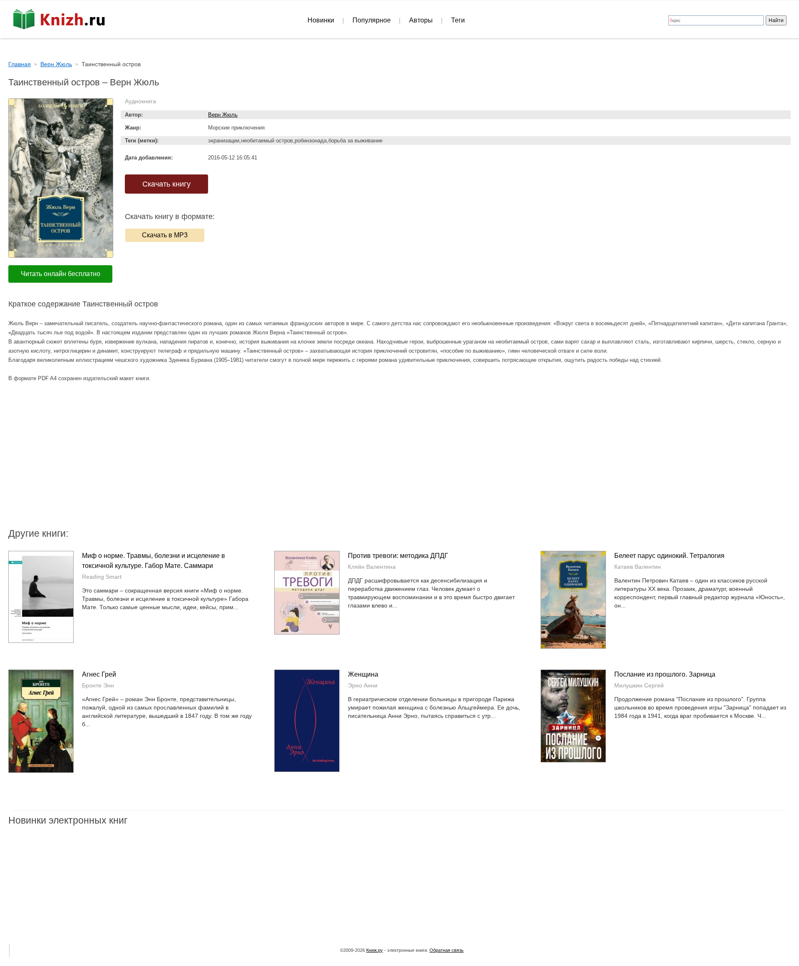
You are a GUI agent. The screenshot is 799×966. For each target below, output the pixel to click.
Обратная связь (446, 950)
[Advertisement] (329, 460)
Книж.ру (374, 950)
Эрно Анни (362, 685)
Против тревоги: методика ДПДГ (398, 555)
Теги (458, 20)
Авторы (421, 20)
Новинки (321, 20)
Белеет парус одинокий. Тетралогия (669, 555)
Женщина (363, 674)
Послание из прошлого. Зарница (664, 674)
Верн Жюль (223, 115)
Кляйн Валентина (372, 566)
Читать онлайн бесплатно (60, 273)
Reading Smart (102, 576)
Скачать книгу (166, 184)
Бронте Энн (98, 685)
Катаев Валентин (637, 566)
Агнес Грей (99, 674)
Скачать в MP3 (165, 235)
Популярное (371, 20)
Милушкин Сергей (639, 685)
